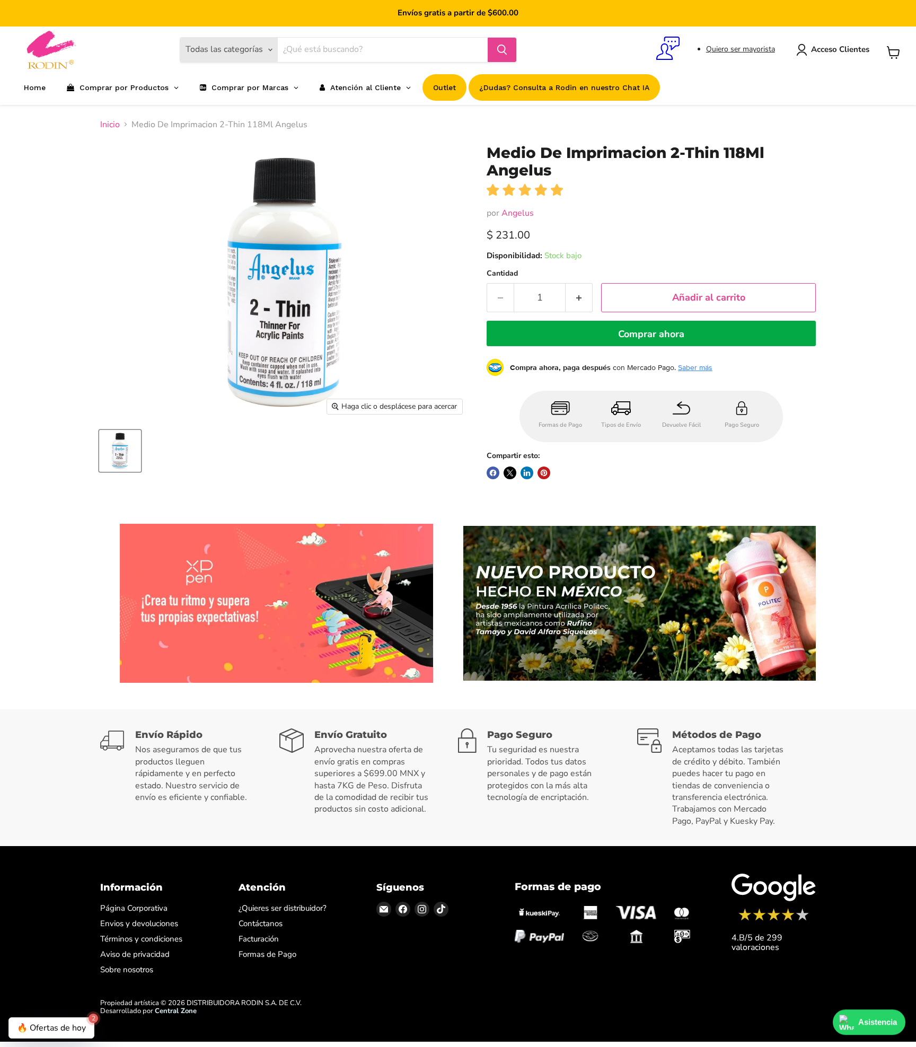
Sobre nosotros (126, 969)
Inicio (110, 124)
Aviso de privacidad (135, 954)
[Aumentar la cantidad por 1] (579, 297)
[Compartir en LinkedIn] (527, 473)
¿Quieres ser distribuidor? (283, 908)
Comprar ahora (651, 334)
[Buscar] (502, 50)
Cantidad (502, 273)
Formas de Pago (267, 954)
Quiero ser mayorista (740, 49)
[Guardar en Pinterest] (544, 473)
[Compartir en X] (510, 473)
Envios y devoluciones (139, 923)
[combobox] (383, 50)
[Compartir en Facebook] (493, 473)
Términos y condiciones (141, 939)
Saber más (695, 367)
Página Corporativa (134, 908)
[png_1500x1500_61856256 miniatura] (120, 451)
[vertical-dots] (774, 919)
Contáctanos (261, 923)
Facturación (259, 939)
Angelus (517, 213)
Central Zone (176, 1011)
